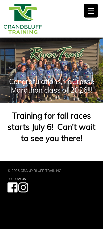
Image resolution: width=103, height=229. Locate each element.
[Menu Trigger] (91, 11)
